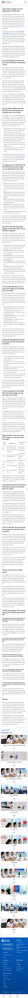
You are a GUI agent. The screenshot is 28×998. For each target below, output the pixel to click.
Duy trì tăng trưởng (6, 968)
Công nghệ (5, 977)
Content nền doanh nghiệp (20, 945)
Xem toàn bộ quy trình (7, 970)
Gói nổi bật (5, 986)
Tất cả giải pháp (19, 942)
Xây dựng (5, 964)
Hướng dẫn (18, 966)
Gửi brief (5, 985)
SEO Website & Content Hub (21, 948)
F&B (4, 981)
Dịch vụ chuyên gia (7, 979)
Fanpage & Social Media (21, 950)
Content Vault (19, 952)
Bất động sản (5, 975)
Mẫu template (19, 970)
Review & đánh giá (20, 968)
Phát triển (5, 966)
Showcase (18, 964)
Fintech (4, 983)
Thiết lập (5, 962)
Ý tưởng (17, 962)
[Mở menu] (25, 2)
